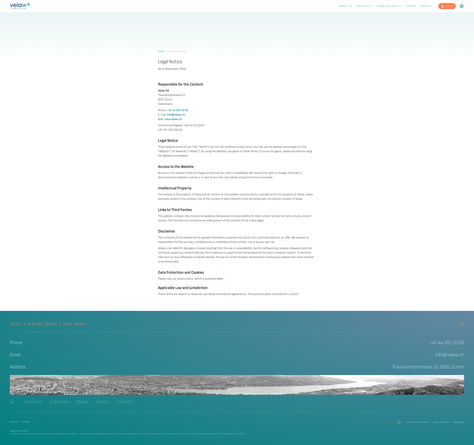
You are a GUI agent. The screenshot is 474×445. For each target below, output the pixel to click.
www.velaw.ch (173, 119)
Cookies (458, 422)
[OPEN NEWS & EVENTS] (400, 6)
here (220, 278)
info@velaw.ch (176, 114)
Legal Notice (178, 51)
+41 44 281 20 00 (177, 110)
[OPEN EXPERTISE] (372, 6)
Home (161, 51)
